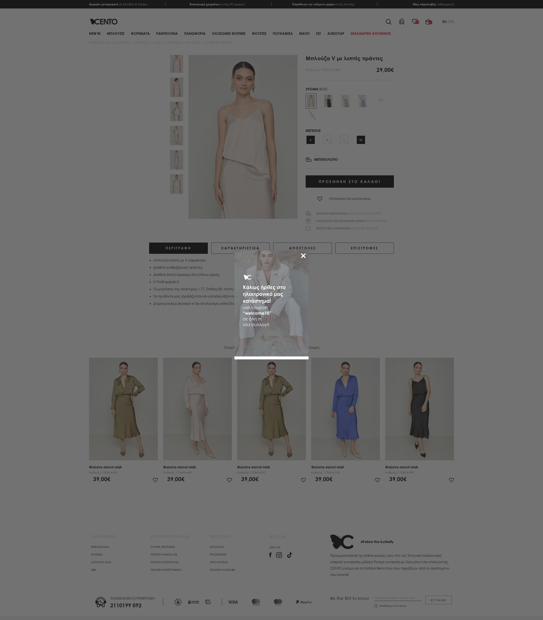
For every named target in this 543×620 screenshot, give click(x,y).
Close (304, 254)
